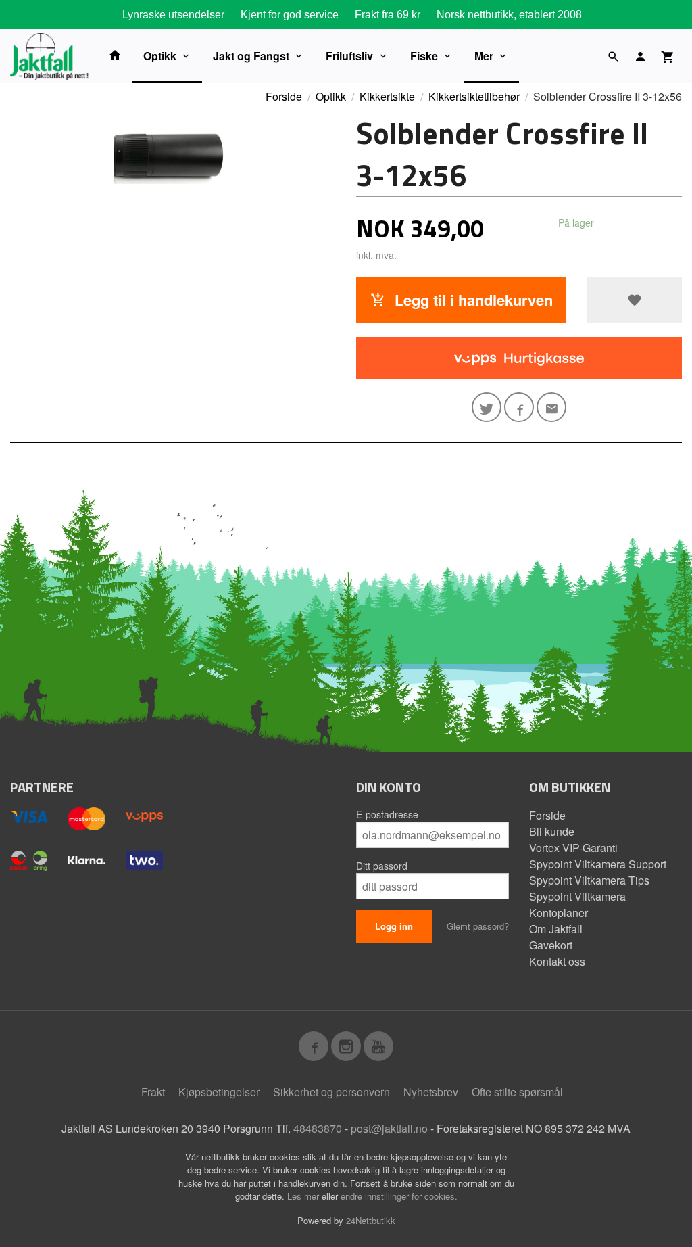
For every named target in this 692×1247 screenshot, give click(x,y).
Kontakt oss (557, 961)
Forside (284, 96)
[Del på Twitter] (486, 407)
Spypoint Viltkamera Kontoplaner (577, 904)
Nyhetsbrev (430, 1092)
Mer (483, 56)
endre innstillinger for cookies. (399, 1196)
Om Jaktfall (556, 929)
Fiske (424, 56)
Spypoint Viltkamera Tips (589, 880)
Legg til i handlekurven (472, 299)
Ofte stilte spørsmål (517, 1092)
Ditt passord (381, 865)
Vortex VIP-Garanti (573, 847)
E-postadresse (387, 814)
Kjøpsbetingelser (219, 1092)
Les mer (304, 1196)
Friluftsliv (349, 56)
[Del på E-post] (551, 407)
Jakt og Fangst (251, 56)
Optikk (159, 56)
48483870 (317, 1128)
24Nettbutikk (370, 1220)
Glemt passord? (478, 926)
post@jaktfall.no (389, 1128)
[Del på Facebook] (519, 407)
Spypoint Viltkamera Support (597, 864)
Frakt (153, 1092)
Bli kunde (551, 831)
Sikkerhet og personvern (331, 1092)
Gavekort (550, 945)
